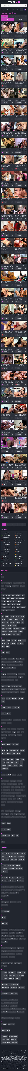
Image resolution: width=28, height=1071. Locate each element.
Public (20, 765)
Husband (22, 692)
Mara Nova (4, 972)
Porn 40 (18, 549)
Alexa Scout (4, 856)
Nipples (8, 744)
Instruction (14, 698)
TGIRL (14, 2)
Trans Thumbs (6, 554)
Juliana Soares (14, 938)
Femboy (22, 658)
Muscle (3, 738)
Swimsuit (15, 801)
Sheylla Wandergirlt (6, 1008)
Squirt (17, 795)
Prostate (9, 765)
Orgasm (22, 750)
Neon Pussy (19, 561)
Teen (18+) (17, 811)
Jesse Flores (4, 932)
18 (2, 576)
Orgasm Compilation (6, 753)
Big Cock (9, 601)
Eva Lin (18, 902)
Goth (8, 680)
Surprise (4, 801)
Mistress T (18, 978)
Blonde (13, 604)
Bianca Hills (4, 868)
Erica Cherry (12, 902)
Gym (16, 680)
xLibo (17, 544)
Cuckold (23, 628)
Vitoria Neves (11, 1024)
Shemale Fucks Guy (15, 787)
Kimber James (11, 954)
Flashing (4, 664)
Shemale (20, 784)
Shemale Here (6, 540)
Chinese (16, 619)
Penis (12, 759)
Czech (18, 634)
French (15, 664)
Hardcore (11, 689)
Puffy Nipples (5, 768)
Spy (13, 795)
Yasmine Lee (14, 1042)
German (3, 677)
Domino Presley (5, 895)
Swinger (21, 801)
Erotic (3, 652)
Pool (12, 762)
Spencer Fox (12, 1011)
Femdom (4, 661)
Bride (3, 610)
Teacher (11, 811)
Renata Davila (14, 993)
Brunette (12, 610)
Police (3, 762)
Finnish (9, 661)
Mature (3, 732)
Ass (3, 586)
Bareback (8, 595)
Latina (19, 719)
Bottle (18, 607)
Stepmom (23, 795)
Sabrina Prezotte (5, 999)
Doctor (3, 643)
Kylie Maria (11, 957)
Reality (3, 774)
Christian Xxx (12, 880)
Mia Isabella (4, 978)
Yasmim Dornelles (13, 1036)
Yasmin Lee (13, 1039)
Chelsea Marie (5, 880)
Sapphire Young (5, 1002)
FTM (3, 667)
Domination (13, 643)
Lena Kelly (10, 963)
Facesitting (4, 658)
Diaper (19, 640)
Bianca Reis (11, 868)
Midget (13, 732)
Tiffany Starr (4, 1018)
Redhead (9, 774)
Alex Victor (23, 853)
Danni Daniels (5, 889)
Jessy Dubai (19, 932)
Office (3, 750)
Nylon (17, 744)
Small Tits (4, 792)
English (25, 9)
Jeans (9, 707)
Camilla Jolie (4, 877)
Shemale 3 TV (6, 533)
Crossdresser (16, 628)
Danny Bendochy (13, 889)
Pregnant (4, 765)
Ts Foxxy (17, 1018)
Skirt (12, 790)
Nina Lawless (21, 987)
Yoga (3, 841)
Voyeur (8, 829)
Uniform (3, 823)
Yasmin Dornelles (5, 1039)
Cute (14, 634)
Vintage (3, 829)
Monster (19, 735)
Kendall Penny (13, 951)
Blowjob (18, 604)
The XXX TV (19, 563)
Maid (9, 729)
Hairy (3, 686)
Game (9, 674)
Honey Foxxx (4, 923)
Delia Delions (16, 892)
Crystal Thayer (20, 880)
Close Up (12, 622)
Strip (15, 798)
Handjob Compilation (16, 686)
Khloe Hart (20, 951)
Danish (8, 640)
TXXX (4, 86)
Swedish (9, 801)
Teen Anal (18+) (5, 814)
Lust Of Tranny (6, 542)
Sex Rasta (18, 542)
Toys (15, 817)
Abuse (25, 1068)
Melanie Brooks (20, 975)
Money (14, 735)
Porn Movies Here (20, 540)
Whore (12, 835)
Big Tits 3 (5, 556)
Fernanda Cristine (5, 911)
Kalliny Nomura (12, 948)
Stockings (4, 798)
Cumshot (21, 631)
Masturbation (20, 729)
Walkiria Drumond (6, 1030)
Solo (14, 792)
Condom (9, 625)
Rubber (14, 774)
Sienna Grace (23, 1008)
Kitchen (8, 713)
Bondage (4, 607)
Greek (12, 680)
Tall (2, 811)
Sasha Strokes (13, 1005)
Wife (17, 835)
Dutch (7, 646)
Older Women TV (20, 558)
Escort (7, 652)
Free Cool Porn (19, 533)
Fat (13, 658)
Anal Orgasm (8, 583)
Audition (4, 589)
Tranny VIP (18, 554)
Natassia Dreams (14, 984)
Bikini (19, 601)
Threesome (21, 814)
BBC (23, 595)
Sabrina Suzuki (14, 999)
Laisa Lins (4, 963)
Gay (23, 674)
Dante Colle (21, 889)
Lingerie (9, 722)
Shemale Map (6, 537)
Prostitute (15, 765)
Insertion (8, 698)
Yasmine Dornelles (6, 1042)
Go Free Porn (19, 556)
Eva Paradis (4, 905)
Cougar (14, 625)
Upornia (5, 69)
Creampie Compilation (6, 628)
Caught (17, 616)
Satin (3, 781)
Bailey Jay (4, 865)
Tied (3, 817)
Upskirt (9, 823)
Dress (3, 646)
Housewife (9, 692)
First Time (15, 661)
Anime (14, 583)
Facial (10, 658)
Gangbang (14, 674)
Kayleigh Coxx (20, 948)
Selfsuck (4, 784)
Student (19, 798)
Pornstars (9, 9)
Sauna (7, 781)
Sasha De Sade (5, 1005)
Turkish (23, 817)
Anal (3, 583)
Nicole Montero (5, 987)
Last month (13, 16)
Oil (7, 750)
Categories (3, 9)
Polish (7, 762)
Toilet (11, 817)
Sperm (9, 795)
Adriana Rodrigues (15, 853)
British (7, 610)
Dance (3, 640)
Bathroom (18, 595)
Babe (3, 595)
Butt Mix (18, 551)
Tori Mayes (11, 1018)
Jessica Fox (12, 932)
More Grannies (6, 558)
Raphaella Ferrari (5, 993)
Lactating (4, 719)
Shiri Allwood (15, 1008)
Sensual (9, 784)
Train (19, 817)
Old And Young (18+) (14, 750)
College (3, 625)
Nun (13, 744)
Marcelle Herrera (12, 972)
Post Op (16, 762)
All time (4, 16)
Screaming (13, 781)
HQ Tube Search (7, 563)
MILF (18, 732)
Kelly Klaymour (5, 951)
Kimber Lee (18, 954)
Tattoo (6, 811)
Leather (24, 719)
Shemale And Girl (5, 787)
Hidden (16, 689)
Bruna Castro (4, 871)
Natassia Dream (5, 984)
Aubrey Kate (21, 859)
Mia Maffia (11, 978)
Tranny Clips (6, 551)
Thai (11, 814)
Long (20, 19)
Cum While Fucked (13, 631)
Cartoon (7, 616)
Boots (9, 607)
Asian (23, 583)
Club (22, 622)
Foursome (10, 664)
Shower (3, 790)
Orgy (14, 753)
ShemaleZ (5, 36)
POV (21, 762)
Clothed (18, 622)
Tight (7, 817)
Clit (7, 622)
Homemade (22, 689)
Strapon (10, 798)
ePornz (18, 537)
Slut (16, 790)
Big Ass (3, 601)
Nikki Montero (14, 987)
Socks (9, 792)
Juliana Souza (22, 938)
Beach (8, 598)
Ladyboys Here (6, 535)
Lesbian (3, 722)
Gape (20, 674)
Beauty (12, 598)
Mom (10, 735)
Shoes (23, 787)
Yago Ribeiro (4, 1036)
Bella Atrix (18, 865)
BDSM (3, 598)
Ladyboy (10, 719)
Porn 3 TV (18, 535)
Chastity (22, 616)
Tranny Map (6, 547)
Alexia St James (12, 856)
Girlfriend (9, 677)
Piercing (17, 759)
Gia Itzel (3, 917)
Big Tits (14, 601)
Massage (14, 729)
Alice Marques (21, 856)
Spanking (4, 795)
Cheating (4, 619)
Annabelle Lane (5, 859)
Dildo (24, 640)
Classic (3, 622)
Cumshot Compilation (6, 634)
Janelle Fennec (13, 929)
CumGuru (18, 547)
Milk (22, 732)
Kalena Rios (4, 948)
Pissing (22, 759)
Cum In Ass (4, 631)
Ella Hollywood (5, 902)
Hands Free (4, 689)
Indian (3, 698)
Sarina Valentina (14, 1002)
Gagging (4, 674)
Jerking (14, 707)
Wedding (4, 835)
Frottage (20, 664)
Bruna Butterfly (19, 868)
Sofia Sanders (5, 1011)
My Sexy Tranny (6, 544)
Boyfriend (23, 607)
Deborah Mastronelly (6, 892)
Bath (13, 595)
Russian (19, 774)
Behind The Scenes (20, 598)
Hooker (3, 692)
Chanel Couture (20, 877)
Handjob (8, 686)
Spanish (18, 792)
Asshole (22, 586)
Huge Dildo (16, 692)
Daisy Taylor (4, 886)
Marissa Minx (12, 975)
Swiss (3, 804)
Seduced (19, 781)
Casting (12, 616)
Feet (17, 658)
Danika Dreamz (20, 886)
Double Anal (20, 643)
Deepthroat (14, 640)
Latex (15, 719)
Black (8, 604)
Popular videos (16, 9)
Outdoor (18, 753)
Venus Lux (4, 1024)
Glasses (15, 677)
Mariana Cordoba (21, 972)
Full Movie (8, 667)
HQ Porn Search (6, 565)
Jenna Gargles (21, 929)
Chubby (21, 619)
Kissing (3, 713)
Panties (3, 759)
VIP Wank (18, 565)
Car (2, 616)
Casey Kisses (12, 877)
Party (8, 759)
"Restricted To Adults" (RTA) (20, 1065)
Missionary (4, 735)
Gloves (3, 680)
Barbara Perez (11, 865)
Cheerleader (10, 619)
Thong (15, 814)
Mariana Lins (4, 975)
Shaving (15, 784)
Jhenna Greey (5, 935)
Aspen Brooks (14, 859)
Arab (19, 583)
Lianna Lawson (17, 963)
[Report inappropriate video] (12, 36)
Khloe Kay (4, 954)
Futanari (13, 667)
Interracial (21, 698)
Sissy (8, 790)
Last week (22, 16)
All (7, 19)
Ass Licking (8, 586)
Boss (13, 607)
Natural (3, 744)
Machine (4, 729)
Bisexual (4, 604)
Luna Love (4, 966)
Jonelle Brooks (19, 935)
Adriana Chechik (5, 853)
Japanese (4, 707)
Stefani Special (20, 1011)
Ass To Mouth (16, 586)
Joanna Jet (12, 935)
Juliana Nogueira (5, 938)
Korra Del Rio (5, 957)
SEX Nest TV (6, 561)
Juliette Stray (4, 941)
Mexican (8, 732)
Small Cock (21, 790)
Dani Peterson (12, 886)
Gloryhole (21, 677)
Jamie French (5, 929)
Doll (8, 643)
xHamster (19, 152)
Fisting (20, 661)
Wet (9, 835)
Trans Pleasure (6, 549)
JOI (18, 707)
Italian (3, 701)
